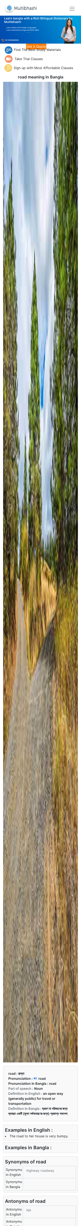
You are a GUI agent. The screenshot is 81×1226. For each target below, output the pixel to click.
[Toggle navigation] (72, 9)
